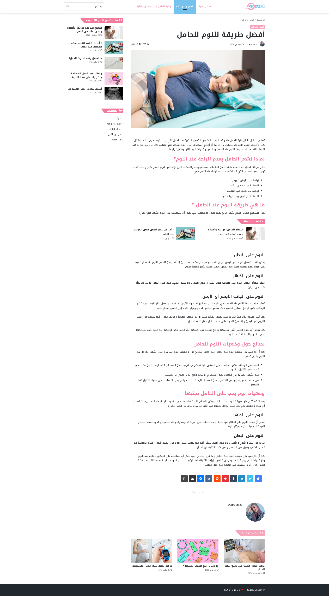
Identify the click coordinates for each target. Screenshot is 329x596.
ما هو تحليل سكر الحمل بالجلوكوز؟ (152, 566)
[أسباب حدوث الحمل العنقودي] (114, 93)
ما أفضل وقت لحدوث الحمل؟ (85, 58)
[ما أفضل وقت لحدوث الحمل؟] (114, 63)
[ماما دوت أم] (255, 6)
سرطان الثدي (114, 134)
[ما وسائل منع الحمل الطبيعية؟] (197, 550)
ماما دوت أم (234, 590)
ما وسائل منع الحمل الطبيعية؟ (200, 566)
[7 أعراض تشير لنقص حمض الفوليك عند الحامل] (185, 233)
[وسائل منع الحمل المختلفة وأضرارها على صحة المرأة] (114, 78)
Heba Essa (253, 44)
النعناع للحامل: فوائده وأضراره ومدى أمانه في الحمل (225, 231)
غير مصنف (116, 139)
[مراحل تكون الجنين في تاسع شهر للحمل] (244, 550)
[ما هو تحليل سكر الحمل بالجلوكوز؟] (151, 550)
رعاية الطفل (164, 6)
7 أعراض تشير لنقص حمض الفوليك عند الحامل (153, 231)
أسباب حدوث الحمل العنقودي (85, 89)
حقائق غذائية (144, 6)
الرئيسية (204, 6)
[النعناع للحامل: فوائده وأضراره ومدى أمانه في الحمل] (255, 233)
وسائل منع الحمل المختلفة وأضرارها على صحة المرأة (86, 75)
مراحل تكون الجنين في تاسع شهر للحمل (245, 567)
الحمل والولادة (186, 6)
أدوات (118, 118)
